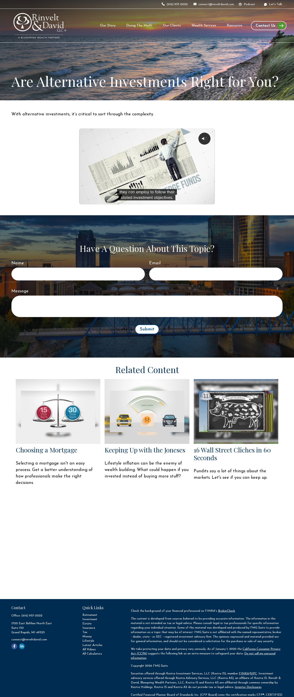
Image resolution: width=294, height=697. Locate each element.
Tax (84, 632)
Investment (89, 619)
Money (87, 636)
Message (20, 291)
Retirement (89, 615)
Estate (86, 623)
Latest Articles (92, 645)
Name (17, 263)
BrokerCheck (226, 611)
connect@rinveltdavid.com (216, 4)
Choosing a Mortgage (46, 450)
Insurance (88, 628)
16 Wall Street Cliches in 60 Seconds (232, 454)
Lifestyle (88, 641)
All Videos (89, 649)
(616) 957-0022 (177, 4)
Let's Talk (275, 4)
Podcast (249, 4)
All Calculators (92, 653)
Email (155, 263)
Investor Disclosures (248, 687)
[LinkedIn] (22, 646)
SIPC (253, 673)
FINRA (244, 673)
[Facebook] (14, 646)
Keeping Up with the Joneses (145, 450)
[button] (108, 26)
